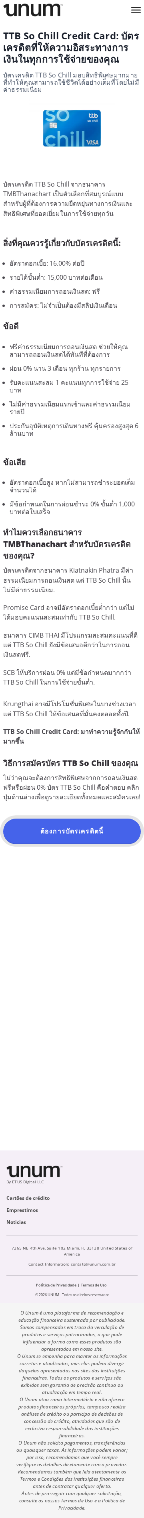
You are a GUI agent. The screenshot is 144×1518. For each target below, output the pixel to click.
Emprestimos (22, 1210)
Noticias (16, 1222)
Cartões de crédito (28, 1198)
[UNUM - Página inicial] (33, 10)
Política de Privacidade (56, 1285)
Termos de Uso (94, 1285)
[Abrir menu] (136, 10)
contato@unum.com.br (93, 1264)
